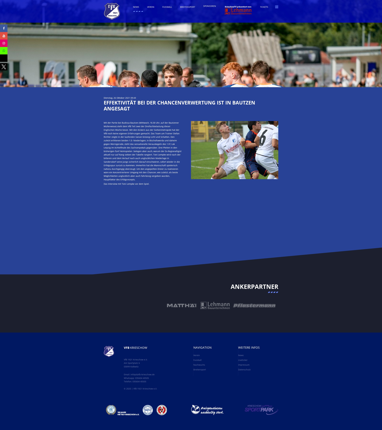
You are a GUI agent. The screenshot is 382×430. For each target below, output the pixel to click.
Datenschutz (244, 369)
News (241, 355)
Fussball (197, 360)
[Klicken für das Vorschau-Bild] (234, 149)
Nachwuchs (199, 364)
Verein (196, 355)
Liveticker (243, 360)
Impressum (243, 364)
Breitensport (199, 369)
